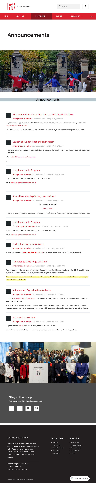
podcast (33, 252)
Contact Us (75, 450)
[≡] (91, 16)
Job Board (22, 326)
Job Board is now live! (24, 317)
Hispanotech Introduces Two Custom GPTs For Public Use (43, 114)
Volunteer (56, 450)
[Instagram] (36, 408)
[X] (11, 408)
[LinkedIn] (19, 408)
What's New (57, 445)
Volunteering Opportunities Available (32, 290)
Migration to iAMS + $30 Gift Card (30, 261)
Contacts (24, 469)
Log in (85, 6)
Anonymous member (22, 118)
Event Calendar (58, 448)
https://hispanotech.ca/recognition (23, 157)
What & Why (75, 442)
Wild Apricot (17, 479)
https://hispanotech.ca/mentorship (23, 183)
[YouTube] (28, 408)
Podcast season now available (28, 244)
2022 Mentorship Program (26, 222)
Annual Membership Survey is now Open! (34, 196)
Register (56, 442)
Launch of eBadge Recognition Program (33, 141)
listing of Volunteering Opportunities (22, 298)
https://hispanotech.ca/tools (16, 125)
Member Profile (76, 445)
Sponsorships (76, 448)
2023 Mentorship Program (26, 170)
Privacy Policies (13, 469)
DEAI (73, 453)
